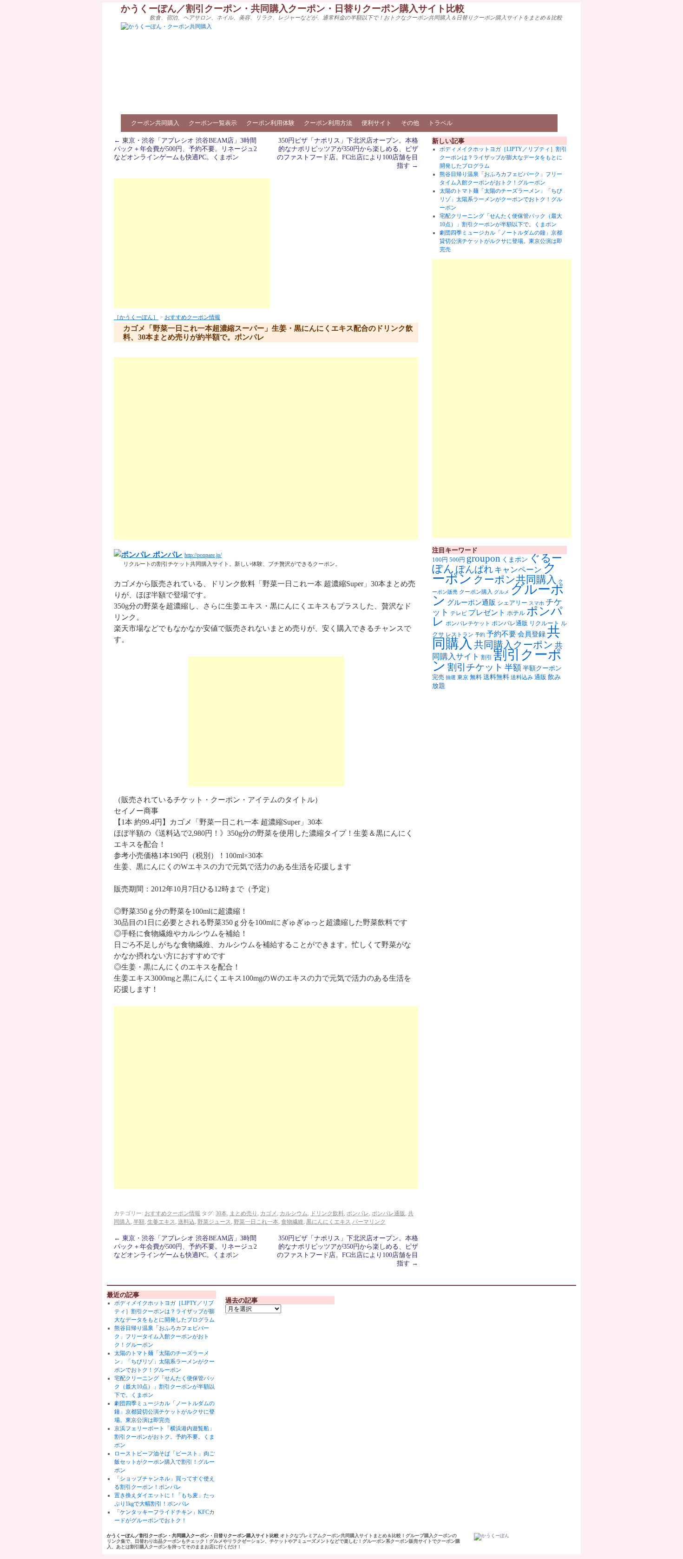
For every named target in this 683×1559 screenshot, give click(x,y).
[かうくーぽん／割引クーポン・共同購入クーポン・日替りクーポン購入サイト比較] (491, 1536)
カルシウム (294, 1213)
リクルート (544, 623)
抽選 (451, 677)
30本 (221, 1213)
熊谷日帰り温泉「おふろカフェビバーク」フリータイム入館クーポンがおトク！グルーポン (161, 1336)
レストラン (459, 634)
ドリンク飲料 (327, 1213)
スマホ (536, 603)
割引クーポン (497, 660)
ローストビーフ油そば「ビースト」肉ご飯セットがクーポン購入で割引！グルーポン (164, 1462)
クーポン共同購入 (155, 122)
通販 (540, 677)
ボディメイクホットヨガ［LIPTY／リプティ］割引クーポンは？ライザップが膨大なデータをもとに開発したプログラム (503, 157)
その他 (410, 122)
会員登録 (531, 634)
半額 (138, 1221)
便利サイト (376, 122)
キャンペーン (518, 569)
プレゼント (487, 612)
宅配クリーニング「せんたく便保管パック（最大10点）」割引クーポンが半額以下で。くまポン (164, 1386)
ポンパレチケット (468, 623)
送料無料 (496, 677)
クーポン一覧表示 (213, 122)
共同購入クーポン (513, 645)
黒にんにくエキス (328, 1221)
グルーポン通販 (471, 602)
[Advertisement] (192, 243)
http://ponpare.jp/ (203, 555)
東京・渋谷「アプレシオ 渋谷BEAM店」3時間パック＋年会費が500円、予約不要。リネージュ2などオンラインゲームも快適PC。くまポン (185, 149)
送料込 (186, 1221)
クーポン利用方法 (328, 122)
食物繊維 (292, 1221)
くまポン (515, 559)
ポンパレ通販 (388, 1213)
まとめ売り (243, 1213)
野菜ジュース (214, 1221)
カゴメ (268, 1213)
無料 (476, 677)
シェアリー (512, 603)
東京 (462, 677)
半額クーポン (542, 668)
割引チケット (475, 667)
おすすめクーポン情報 (192, 317)
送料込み (522, 677)
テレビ (458, 613)
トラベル (440, 122)
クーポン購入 (476, 592)
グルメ (501, 592)
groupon (483, 558)
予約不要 (501, 634)
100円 (440, 560)
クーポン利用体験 (270, 122)
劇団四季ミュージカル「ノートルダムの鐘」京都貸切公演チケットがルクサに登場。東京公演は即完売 (501, 241)
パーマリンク (369, 1221)
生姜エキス (161, 1221)
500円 (457, 560)
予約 (480, 634)
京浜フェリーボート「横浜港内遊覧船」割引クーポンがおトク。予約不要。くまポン (164, 1436)
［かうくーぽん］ (136, 317)
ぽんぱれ (474, 569)
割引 (486, 657)
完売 (438, 677)
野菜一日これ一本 (256, 1221)
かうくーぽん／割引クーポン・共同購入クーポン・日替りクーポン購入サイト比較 (293, 8)
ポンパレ (167, 554)
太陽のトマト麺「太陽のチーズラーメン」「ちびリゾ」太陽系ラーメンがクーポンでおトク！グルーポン (501, 199)
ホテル (516, 612)
